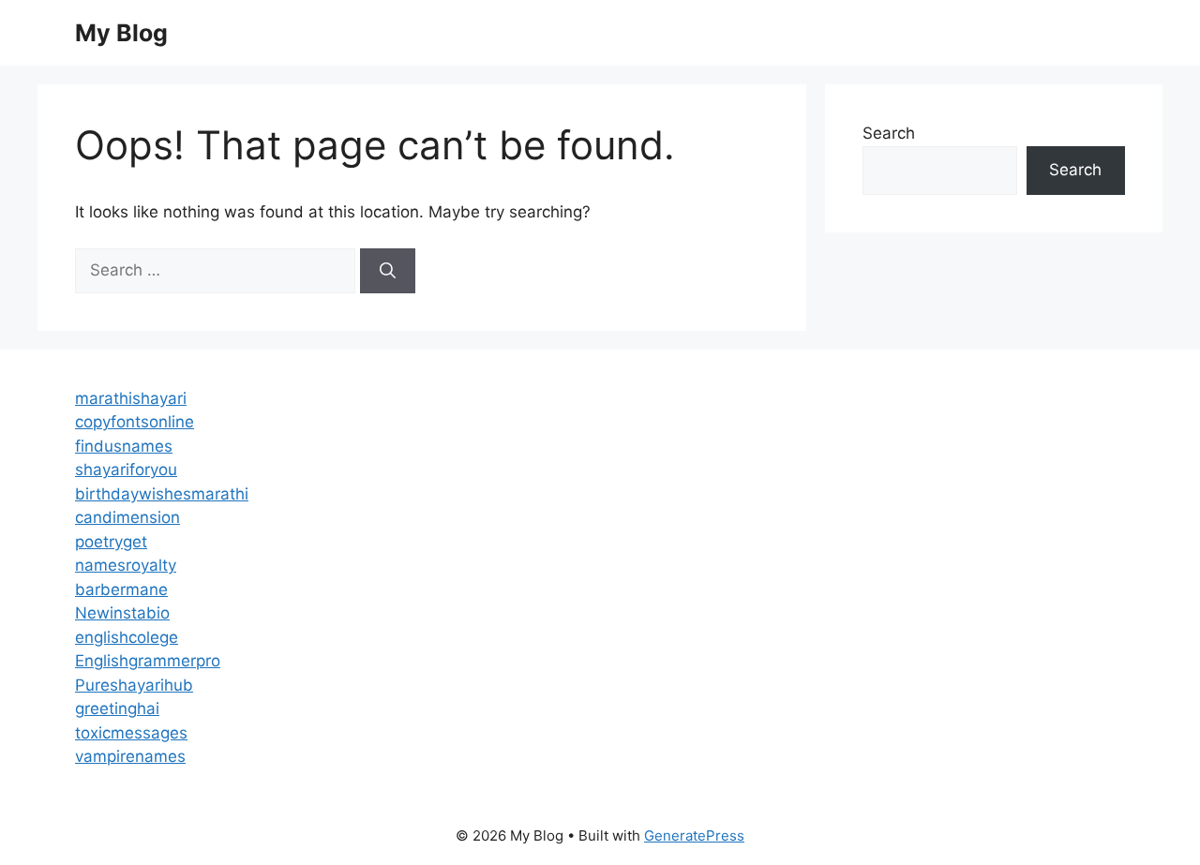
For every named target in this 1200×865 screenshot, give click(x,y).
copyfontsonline (134, 421)
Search (888, 133)
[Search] (387, 270)
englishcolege (126, 637)
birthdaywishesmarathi (161, 494)
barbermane (121, 589)
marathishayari (131, 398)
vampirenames (130, 756)
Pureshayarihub (134, 685)
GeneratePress (694, 835)
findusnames (123, 446)
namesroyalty (125, 565)
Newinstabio (122, 613)
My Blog (121, 33)
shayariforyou (126, 469)
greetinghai (117, 708)
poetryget (111, 541)
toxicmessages (131, 732)
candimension (127, 517)
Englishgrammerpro (147, 660)
